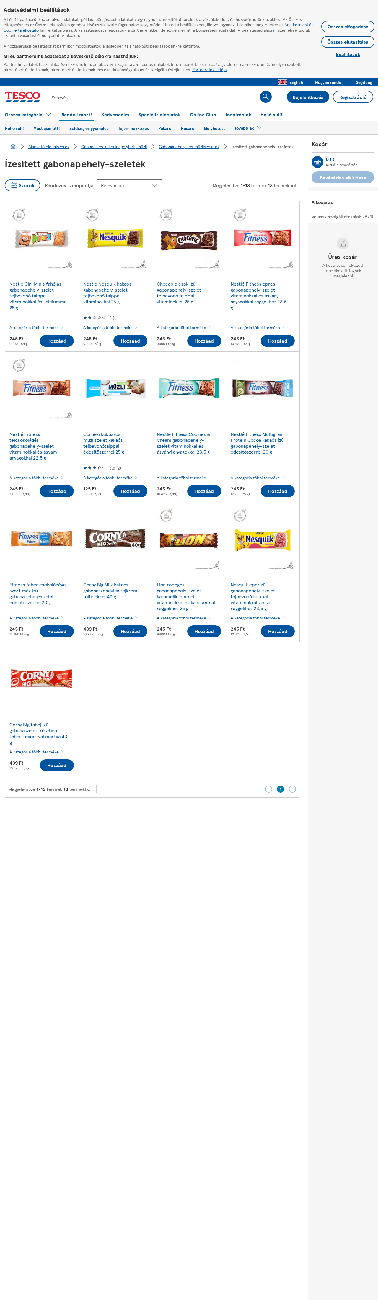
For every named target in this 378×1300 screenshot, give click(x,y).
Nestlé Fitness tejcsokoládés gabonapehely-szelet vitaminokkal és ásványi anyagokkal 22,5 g (33, 446)
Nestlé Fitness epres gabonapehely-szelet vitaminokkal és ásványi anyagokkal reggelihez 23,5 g (259, 295)
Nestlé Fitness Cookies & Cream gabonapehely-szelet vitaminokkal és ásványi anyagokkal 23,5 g (183, 443)
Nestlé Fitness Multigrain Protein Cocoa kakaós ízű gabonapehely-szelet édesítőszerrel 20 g (257, 443)
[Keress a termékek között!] (266, 97)
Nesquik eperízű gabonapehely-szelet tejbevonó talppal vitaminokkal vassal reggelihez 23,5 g (253, 596)
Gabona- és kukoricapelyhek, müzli (114, 146)
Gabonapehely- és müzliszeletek (189, 146)
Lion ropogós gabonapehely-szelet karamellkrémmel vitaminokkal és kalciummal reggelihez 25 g (186, 596)
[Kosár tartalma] (317, 162)
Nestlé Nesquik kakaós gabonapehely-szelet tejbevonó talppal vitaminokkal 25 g (107, 292)
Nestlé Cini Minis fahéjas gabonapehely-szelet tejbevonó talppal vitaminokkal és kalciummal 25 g (38, 295)
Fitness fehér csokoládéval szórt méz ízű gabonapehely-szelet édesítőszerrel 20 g (38, 593)
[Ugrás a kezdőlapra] (22, 97)
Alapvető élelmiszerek (48, 146)
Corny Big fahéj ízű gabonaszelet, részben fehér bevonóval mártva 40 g (38, 733)
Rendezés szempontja (69, 185)
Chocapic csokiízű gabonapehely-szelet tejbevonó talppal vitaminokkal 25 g (179, 292)
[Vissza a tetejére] (192, 812)
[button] (290, 82)
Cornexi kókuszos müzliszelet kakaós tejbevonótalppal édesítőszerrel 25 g (103, 443)
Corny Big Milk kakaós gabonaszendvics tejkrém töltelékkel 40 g (110, 590)
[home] (13, 146)
